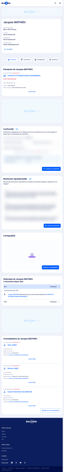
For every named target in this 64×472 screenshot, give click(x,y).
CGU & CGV (10, 468)
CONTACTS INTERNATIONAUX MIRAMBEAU (18, 355)
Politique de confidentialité (33, 468)
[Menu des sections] (3, 59)
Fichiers (4, 434)
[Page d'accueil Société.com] (5, 3)
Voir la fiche (32, 91)
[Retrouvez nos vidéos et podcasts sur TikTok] (25, 463)
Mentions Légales (45, 468)
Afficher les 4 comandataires (50, 410)
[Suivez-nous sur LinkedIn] (12, 463)
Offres (3, 431)
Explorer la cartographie (50, 267)
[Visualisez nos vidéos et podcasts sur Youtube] (20, 463)
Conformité (26, 59)
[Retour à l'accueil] (31, 422)
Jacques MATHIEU (13, 294)
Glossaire (4, 450)
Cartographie (41, 59)
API (3, 439)
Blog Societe (5, 459)
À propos (4, 468)
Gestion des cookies (20, 468)
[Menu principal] (60, 3)
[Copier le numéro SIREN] (14, 83)
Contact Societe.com (7, 448)
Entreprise (13, 59)
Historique (55, 59)
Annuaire (4, 436)
